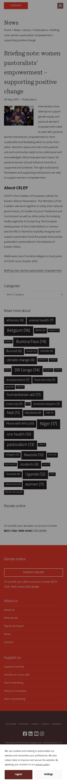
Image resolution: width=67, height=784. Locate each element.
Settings (48, 774)
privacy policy (42, 765)
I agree (18, 774)
